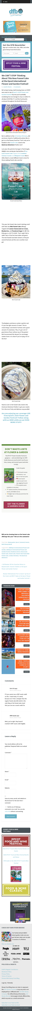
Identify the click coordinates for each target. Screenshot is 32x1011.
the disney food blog (16, 9)
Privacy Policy (6, 974)
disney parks (11, 542)
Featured (22, 542)
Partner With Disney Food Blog (10, 978)
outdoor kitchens (14, 555)
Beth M (12, 688)
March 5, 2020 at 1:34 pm (15, 717)
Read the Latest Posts (9, 37)
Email (7, 780)
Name (7, 771)
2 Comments (17, 87)
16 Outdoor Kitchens (20, 136)
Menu (6, 1)
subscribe (7, 811)
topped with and (14, 153)
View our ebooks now (8, 944)
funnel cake (12, 553)
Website (7, 788)
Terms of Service (6, 976)
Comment (8, 752)
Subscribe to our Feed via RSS (10, 1003)
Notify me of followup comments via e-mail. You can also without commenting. (15, 809)
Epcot (17, 542)
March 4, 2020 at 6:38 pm (15, 690)
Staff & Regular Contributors (10, 969)
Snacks (27, 542)
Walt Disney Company (10, 989)
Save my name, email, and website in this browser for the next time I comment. (15, 801)
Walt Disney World (7, 544)
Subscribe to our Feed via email (11, 1005)
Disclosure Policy (6, 972)
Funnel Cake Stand (21, 553)
